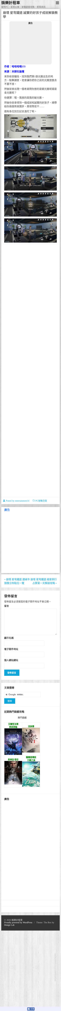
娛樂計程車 (10, 3)
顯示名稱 (9, 637)
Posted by (17, 501)
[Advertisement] (30, 44)
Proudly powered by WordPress (18, 922)
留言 (6, 605)
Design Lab (9, 925)
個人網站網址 (11, 660)
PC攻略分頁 (41, 501)
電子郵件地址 (11, 649)
